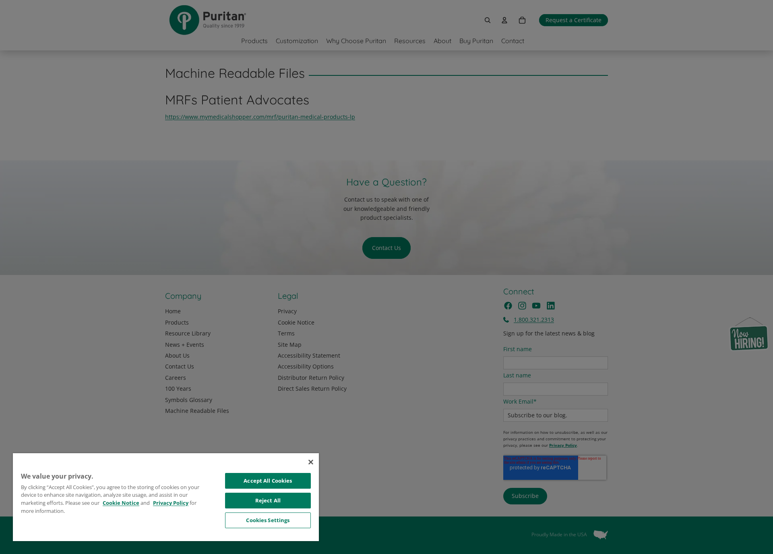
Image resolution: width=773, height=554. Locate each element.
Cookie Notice (121, 502)
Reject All (268, 500)
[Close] (310, 462)
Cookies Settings (267, 520)
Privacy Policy (170, 502)
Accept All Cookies (268, 480)
